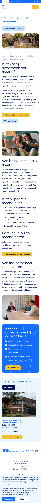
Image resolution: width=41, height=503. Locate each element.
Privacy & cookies (13, 492)
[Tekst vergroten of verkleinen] (37, 1)
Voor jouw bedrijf (16, 1)
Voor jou (5, 1)
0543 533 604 (13, 432)
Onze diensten (15, 56)
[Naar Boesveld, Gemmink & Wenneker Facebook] (27, 451)
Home (4, 56)
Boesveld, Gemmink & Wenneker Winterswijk (12, 422)
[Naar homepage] (4, 7)
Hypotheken (29, 56)
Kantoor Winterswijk (20, 461)
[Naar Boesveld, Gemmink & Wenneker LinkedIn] (36, 451)
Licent (22, 452)
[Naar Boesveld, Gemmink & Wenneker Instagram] (32, 451)
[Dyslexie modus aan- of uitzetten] (34, 1)
